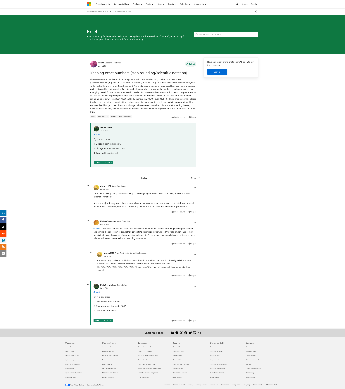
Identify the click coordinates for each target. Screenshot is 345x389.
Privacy (190, 385)
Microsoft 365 (120, 11)
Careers (248, 347)
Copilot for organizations (73, 360)
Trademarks (225, 385)
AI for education (143, 377)
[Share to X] (181, 332)
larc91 (101, 62)
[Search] (237, 4)
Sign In (254, 4)
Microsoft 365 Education (146, 360)
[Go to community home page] (89, 4)
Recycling (247, 385)
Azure (212, 347)
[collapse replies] (87, 185)
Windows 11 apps (70, 377)
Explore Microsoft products (73, 373)
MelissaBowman (107, 221)
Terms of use (214, 385)
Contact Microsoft (179, 385)
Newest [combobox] (195, 178)
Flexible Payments (108, 377)
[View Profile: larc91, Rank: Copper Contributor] (93, 64)
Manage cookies (201, 385)
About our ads (257, 385)
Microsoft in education (145, 347)
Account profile (107, 347)
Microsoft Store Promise (110, 373)
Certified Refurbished (109, 368)
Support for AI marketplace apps (220, 360)
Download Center (108, 351)
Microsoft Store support (110, 355)
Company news (251, 355)
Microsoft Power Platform (180, 364)
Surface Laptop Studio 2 (72, 355)
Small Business (177, 377)
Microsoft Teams (177, 368)
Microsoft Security (178, 351)
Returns (104, 360)
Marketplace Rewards (217, 373)
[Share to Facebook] (176, 332)
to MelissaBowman (138, 253)
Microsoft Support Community (129, 39)
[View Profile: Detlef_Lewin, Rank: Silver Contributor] (96, 286)
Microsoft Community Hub (96, 11)
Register (245, 4)
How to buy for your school (147, 364)
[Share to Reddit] (185, 332)
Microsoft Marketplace (217, 368)
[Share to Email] (199, 332)
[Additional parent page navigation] (110, 11)
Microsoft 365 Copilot (179, 373)
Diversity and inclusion (253, 368)
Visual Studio (214, 377)
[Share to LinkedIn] (172, 332)
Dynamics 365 (177, 355)
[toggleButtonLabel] (256, 11)
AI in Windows (69, 368)
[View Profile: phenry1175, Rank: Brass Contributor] (96, 187)
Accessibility (250, 373)
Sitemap (167, 385)
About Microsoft (251, 351)
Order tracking (107, 364)
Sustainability (250, 377)
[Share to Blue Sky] (190, 332)
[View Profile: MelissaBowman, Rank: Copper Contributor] (96, 222)
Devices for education (145, 351)
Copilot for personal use (72, 364)
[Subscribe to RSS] (194, 332)
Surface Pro (68, 347)
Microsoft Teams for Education (148, 355)
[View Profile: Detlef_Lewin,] (96, 128)
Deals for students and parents (148, 373)
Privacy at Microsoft (252, 360)
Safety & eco (236, 385)
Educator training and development (149, 368)
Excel (129, 11)
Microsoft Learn (215, 355)
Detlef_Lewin (106, 127)
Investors (249, 364)
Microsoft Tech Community (218, 364)
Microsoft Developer (216, 351)
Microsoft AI (176, 347)
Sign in (217, 71)
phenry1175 (105, 186)
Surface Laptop (69, 351)
